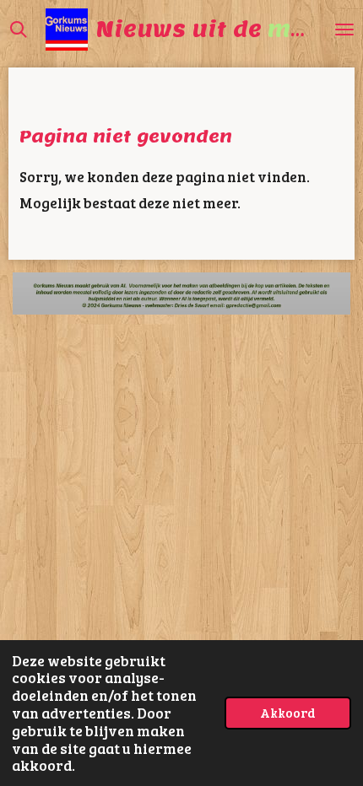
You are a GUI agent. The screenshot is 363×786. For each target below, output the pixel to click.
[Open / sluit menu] (344, 29)
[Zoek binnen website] (18, 29)
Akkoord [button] (288, 712)
